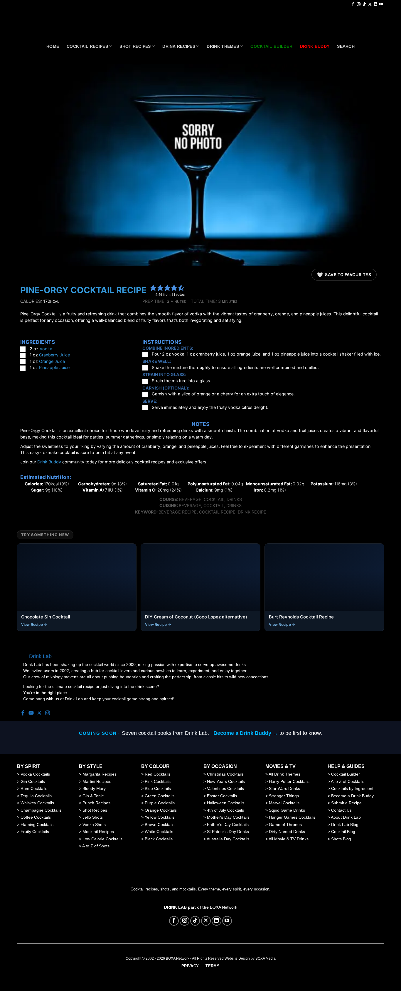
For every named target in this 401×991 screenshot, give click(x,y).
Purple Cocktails (160, 802)
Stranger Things (284, 795)
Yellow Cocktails (159, 817)
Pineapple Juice (54, 367)
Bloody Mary (94, 788)
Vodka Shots (94, 824)
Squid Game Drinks (287, 810)
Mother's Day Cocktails (228, 817)
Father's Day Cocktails (228, 824)
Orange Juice (52, 361)
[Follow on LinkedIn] (375, 4)
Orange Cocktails (161, 810)
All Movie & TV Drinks (289, 839)
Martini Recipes (96, 781)
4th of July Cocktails (225, 810)
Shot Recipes (135, 46)
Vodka (46, 348)
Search (346, 46)
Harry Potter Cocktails (289, 781)
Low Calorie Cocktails (102, 839)
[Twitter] (39, 713)
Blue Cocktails (158, 788)
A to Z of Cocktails (347, 781)
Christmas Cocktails (225, 774)
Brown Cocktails (159, 824)
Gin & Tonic (93, 795)
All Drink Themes (284, 774)
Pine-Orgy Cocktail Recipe (83, 290)
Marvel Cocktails (284, 802)
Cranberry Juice (54, 354)
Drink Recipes (178, 46)
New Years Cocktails (226, 781)
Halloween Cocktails (225, 802)
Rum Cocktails (34, 788)
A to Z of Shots (95, 846)
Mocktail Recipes (98, 831)
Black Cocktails (159, 839)
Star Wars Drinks (284, 788)
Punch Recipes (96, 802)
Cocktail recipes (87, 46)
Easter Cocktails (222, 795)
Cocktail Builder (345, 774)
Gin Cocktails (33, 781)
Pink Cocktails (158, 781)
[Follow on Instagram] (358, 4)
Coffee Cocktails (36, 817)
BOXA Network (223, 907)
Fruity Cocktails (35, 831)
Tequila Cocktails (36, 795)
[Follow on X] (370, 4)
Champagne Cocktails (41, 810)
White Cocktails (159, 831)
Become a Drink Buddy (352, 795)
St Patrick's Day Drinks (228, 831)
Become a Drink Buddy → (245, 733)
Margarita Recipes (99, 774)
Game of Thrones (285, 824)
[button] (153, 287)
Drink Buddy (49, 461)
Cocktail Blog (343, 831)
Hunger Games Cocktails (292, 817)
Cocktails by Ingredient (352, 788)
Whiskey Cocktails (37, 802)
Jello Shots (92, 817)
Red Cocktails (157, 774)
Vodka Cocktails (35, 774)
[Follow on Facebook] (353, 4)
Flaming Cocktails (37, 824)
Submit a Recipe (346, 802)
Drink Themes (223, 46)
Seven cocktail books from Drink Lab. (165, 733)
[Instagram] (47, 713)
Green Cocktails (159, 795)
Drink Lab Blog (344, 824)
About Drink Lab (346, 817)
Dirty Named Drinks (287, 831)
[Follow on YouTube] (381, 4)
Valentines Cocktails (225, 788)
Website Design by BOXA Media (250, 958)
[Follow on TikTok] (364, 4)
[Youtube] (31, 713)
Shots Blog (341, 839)
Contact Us (341, 810)
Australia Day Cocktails (228, 839)
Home (52, 46)
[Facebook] (23, 713)
